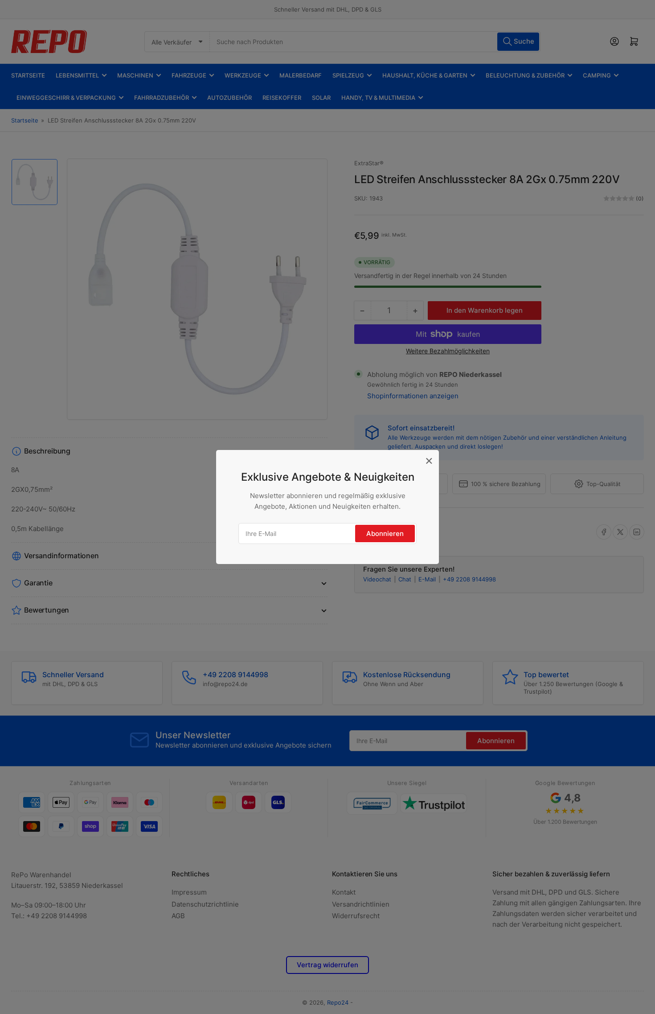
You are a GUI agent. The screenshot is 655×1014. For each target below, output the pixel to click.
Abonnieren (385, 533)
